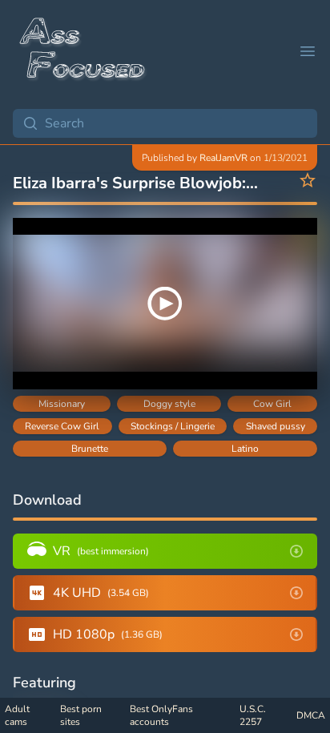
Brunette (89, 448)
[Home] (83, 51)
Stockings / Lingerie (173, 426)
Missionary (61, 403)
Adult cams (17, 715)
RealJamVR (223, 157)
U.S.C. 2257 (252, 715)
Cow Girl (272, 403)
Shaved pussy (275, 426)
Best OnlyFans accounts (161, 715)
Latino (245, 448)
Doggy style (169, 403)
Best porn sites (81, 715)
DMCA (310, 715)
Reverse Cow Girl (62, 426)
